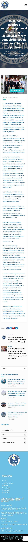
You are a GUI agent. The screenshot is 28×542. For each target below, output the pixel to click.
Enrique (16, 97)
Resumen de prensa (14, 442)
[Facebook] (7, 328)
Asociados (7, 488)
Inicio (5, 481)
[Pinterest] (13, 328)
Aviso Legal (14, 536)
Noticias (6, 485)
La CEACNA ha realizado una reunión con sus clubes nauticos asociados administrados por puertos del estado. (17, 353)
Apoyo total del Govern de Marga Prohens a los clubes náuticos (17, 404)
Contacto (6, 492)
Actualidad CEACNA (16, 51)
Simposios (6, 490)
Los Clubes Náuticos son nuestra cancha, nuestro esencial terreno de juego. (17, 414)
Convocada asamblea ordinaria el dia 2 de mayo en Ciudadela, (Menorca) (17, 339)
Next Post (10, 346)
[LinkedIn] (16, 328)
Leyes (14, 438)
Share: (3, 328)
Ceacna (7, 51)
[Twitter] (10, 328)
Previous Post (11, 335)
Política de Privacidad (16, 538)
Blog (14, 434)
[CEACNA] (5, 5)
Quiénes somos (8, 483)
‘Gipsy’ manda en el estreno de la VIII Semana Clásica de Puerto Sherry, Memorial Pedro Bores (17, 393)
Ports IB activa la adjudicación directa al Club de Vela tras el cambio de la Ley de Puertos (16, 381)
